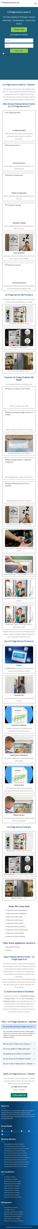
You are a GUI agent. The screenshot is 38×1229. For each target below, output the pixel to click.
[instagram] (15, 1131)
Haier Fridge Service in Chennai (12, 1218)
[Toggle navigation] (35, 3)
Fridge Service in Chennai (10, 1207)
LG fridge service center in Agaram (14, 920)
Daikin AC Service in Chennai (11, 1188)
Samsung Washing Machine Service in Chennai (16, 1148)
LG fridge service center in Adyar (13, 917)
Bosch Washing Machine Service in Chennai (15, 1153)
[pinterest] (5, 1135)
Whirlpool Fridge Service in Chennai (13, 1214)
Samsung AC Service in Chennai (12, 1181)
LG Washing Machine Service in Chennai (14, 1146)
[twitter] (23, 1131)
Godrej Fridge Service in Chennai (12, 1216)
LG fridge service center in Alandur (14, 923)
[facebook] (5, 1131)
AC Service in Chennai (9, 1177)
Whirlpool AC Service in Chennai (12, 1183)
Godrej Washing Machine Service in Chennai (15, 1166)
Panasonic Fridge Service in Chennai (13, 1221)
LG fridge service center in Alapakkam (15, 926)
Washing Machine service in (12, 947)
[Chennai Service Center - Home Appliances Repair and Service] (13, 3)
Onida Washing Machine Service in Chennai (15, 1155)
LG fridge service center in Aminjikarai (15, 936)
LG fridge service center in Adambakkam (16, 913)
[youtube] (32, 1131)
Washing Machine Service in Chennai (14, 1144)
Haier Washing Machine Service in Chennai (15, 1159)
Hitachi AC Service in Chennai (11, 1192)
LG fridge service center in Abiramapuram (16, 910)
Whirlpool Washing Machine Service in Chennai (16, 1157)
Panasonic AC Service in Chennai (12, 1197)
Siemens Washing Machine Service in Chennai (16, 1164)
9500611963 (19, 29)
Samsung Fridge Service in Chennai (13, 1212)
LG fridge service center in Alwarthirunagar (16, 930)
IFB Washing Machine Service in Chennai (14, 1150)
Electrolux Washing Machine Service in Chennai (16, 1162)
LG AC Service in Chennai (10, 1179)
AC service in (8, 950)
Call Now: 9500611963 (19, 1095)
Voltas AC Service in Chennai (11, 1186)
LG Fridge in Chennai (9, 1209)
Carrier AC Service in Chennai (11, 1195)
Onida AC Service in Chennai (11, 1190)
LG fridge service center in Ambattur (14, 933)
